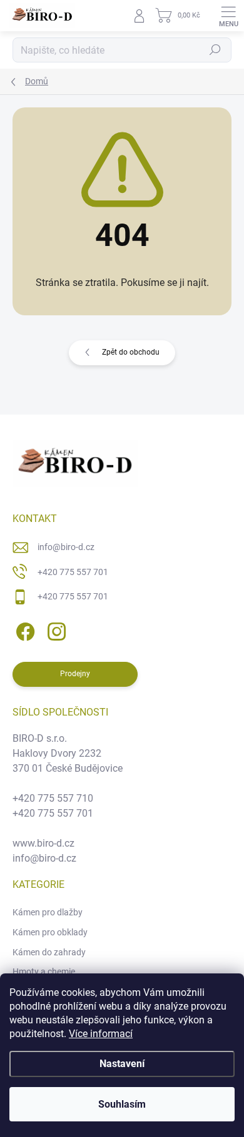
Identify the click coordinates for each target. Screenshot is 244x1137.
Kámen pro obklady (50, 932)
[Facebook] (23, 630)
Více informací (101, 1034)
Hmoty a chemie (44, 972)
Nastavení (122, 1064)
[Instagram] (55, 630)
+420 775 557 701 (73, 572)
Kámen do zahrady (49, 952)
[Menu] (228, 15)
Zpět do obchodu (131, 352)
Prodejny (75, 673)
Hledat (215, 50)
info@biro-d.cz (66, 547)
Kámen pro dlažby (48, 912)
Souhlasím (122, 1104)
